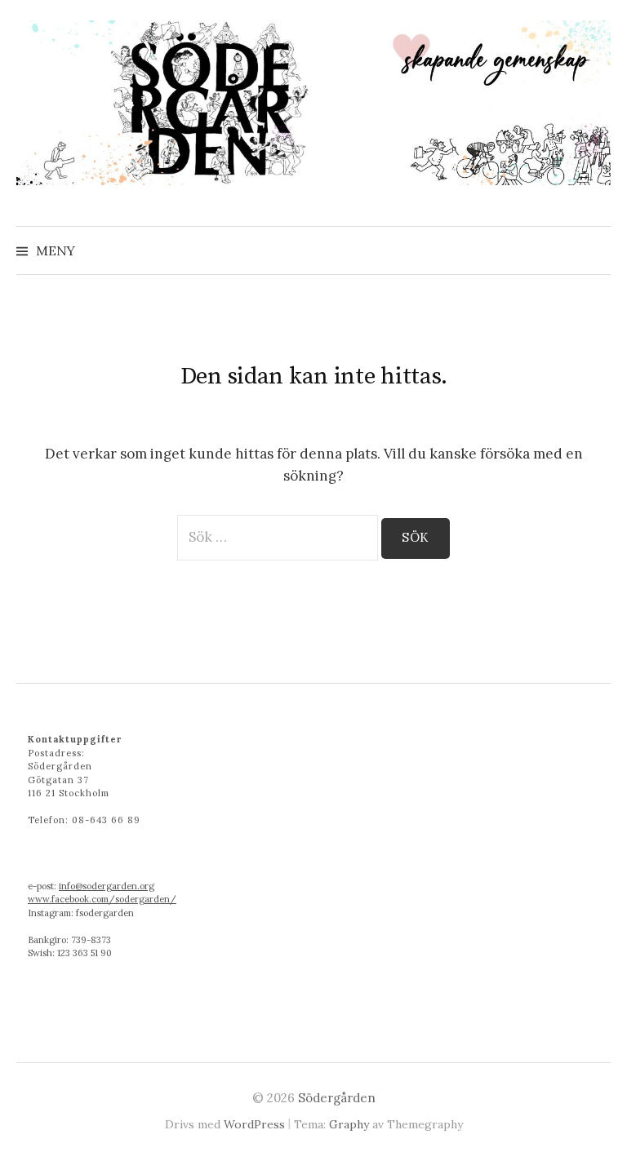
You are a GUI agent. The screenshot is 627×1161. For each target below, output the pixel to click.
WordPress (254, 1124)
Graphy (349, 1124)
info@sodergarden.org (106, 886)
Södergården (337, 1098)
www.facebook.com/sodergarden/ (102, 899)
